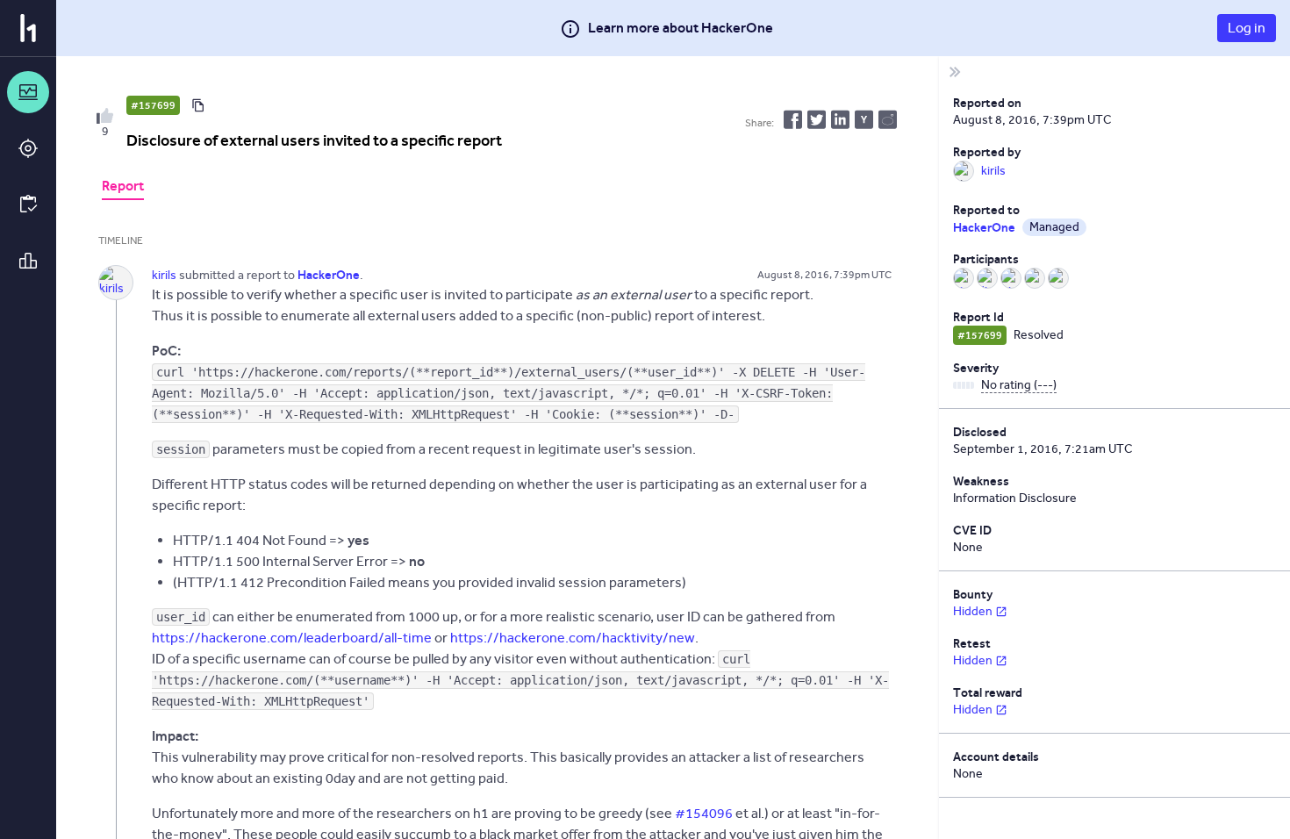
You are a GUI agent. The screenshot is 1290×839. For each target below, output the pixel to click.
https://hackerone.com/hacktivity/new (572, 637)
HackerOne (984, 227)
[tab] (123, 188)
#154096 (704, 813)
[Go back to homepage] (28, 28)
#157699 (153, 105)
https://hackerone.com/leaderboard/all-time (292, 637)
